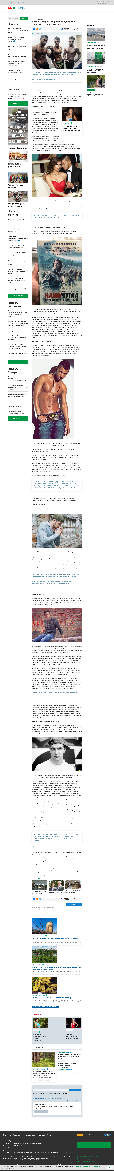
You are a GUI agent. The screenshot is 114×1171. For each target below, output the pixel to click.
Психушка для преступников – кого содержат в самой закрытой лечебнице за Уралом (56, 1101)
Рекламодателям (28, 1135)
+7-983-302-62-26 (36, 1159)
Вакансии (41, 1135)
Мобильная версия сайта (86, 1162)
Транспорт (79, 8)
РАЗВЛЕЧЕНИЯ (90, 90)
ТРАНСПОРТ (89, 42)
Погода (49, 1135)
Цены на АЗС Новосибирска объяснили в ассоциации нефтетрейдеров (95, 70)
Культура (92, 8)
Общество (32, 8)
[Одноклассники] (37, 29)
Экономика (46, 8)
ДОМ (40, 964)
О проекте (7, 1135)
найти (24, 18)
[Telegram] (40, 29)
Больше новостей (18, 103)
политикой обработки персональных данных (88, 1166)
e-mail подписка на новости (88, 1156)
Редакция (16, 1135)
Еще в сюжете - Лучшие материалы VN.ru (45, 1006)
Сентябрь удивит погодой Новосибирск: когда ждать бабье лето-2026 (95, 94)
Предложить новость (74, 904)
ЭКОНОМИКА (42, 995)
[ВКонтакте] (34, 29)
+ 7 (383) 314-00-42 (22, 1158)
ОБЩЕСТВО (42, 936)
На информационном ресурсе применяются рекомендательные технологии (20, 1162)
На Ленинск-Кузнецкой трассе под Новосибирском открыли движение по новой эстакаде (96, 47)
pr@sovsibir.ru (25, 1159)
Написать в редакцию (93, 1145)
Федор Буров (45, 33)
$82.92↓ (22, 2)
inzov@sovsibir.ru (44, 1158)
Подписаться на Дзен (41, 1111)
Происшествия (62, 8)
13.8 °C (17, 2)
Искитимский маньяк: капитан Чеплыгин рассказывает (47, 1098)
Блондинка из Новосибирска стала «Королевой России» (72, 1036)
